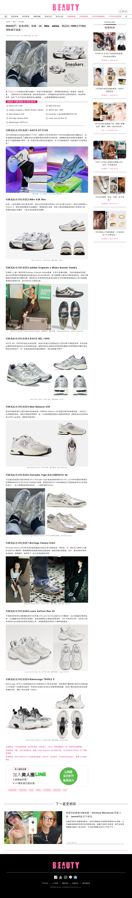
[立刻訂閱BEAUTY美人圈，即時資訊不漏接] (47, 775)
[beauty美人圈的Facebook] (56, 877)
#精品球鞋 (57, 790)
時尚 (14, 22)
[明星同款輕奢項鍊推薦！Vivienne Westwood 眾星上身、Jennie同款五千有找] (33, 827)
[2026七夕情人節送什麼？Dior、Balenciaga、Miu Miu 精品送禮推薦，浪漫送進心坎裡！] (109, 150)
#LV (65, 790)
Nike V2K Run (54, 106)
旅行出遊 (59, 16)
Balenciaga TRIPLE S (18, 122)
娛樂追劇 (37, 16)
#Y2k (31, 790)
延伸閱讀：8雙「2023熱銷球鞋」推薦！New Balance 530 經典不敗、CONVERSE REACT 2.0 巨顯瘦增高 (46, 751)
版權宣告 (75, 883)
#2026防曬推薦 (98, 16)
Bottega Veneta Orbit (18, 118)
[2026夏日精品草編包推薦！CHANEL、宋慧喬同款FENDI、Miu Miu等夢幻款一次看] (109, 76)
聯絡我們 (65, 883)
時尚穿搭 (25, 16)
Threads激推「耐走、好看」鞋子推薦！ (109, 198)
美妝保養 (14, 16)
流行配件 (21, 22)
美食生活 (48, 16)
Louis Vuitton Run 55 (58, 118)
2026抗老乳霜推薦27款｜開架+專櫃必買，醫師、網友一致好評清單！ (109, 125)
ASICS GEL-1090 (56, 110)
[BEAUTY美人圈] (66, 7)
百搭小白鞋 (13, 92)
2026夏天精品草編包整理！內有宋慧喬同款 (110, 90)
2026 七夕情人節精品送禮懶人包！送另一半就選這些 (109, 163)
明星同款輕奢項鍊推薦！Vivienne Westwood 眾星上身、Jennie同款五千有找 (93, 815)
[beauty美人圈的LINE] (70, 877)
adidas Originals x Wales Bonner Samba (26, 110)
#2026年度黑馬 (115, 16)
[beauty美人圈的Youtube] (61, 877)
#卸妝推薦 (83, 16)
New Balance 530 (16, 114)
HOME (8, 22)
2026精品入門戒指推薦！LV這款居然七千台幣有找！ (110, 233)
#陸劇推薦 (71, 16)
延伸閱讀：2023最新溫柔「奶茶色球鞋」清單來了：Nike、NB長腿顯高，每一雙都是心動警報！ (45, 747)
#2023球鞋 (12, 790)
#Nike (38, 790)
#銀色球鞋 (23, 790)
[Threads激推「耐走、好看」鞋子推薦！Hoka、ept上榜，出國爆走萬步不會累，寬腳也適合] (109, 185)
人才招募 (55, 883)
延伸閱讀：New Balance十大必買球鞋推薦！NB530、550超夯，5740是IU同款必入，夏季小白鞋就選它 (46, 758)
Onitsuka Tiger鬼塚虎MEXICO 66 (63, 114)
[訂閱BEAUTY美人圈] (75, 877)
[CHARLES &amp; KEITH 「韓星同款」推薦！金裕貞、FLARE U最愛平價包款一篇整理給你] (109, 41)
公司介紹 (45, 883)
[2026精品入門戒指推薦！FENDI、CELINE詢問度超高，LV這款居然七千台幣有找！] (109, 220)
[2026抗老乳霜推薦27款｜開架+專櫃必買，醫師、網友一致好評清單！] (109, 111)
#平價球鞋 (47, 790)
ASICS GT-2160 (16, 106)
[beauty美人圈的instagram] (66, 877)
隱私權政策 (86, 883)
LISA (35, 35)
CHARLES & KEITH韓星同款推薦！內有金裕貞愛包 (109, 55)
